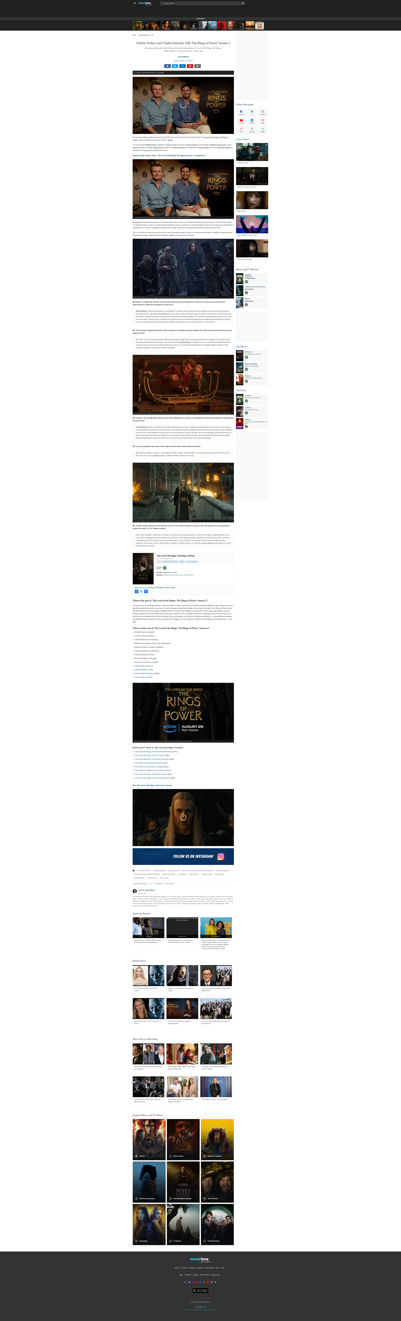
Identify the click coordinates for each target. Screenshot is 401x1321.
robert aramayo (194, 874)
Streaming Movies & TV (146, 35)
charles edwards (139, 878)
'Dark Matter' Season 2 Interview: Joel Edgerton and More (180, 1101)
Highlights (200, 18)
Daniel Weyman (192, 145)
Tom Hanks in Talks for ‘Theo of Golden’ (215, 1099)
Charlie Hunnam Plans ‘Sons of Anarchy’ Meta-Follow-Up (147, 1101)
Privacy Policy (215, 1275)
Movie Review (249, 289)
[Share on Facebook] (167, 66)
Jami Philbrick (183, 57)
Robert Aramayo (203, 147)
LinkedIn (252, 123)
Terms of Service (204, 1275)
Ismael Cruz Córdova (169, 874)
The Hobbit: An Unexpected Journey (148, 763)
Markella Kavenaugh (217, 145)
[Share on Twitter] (175, 66)
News (134, 35)
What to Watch (209, 1268)
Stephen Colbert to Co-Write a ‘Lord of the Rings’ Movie (216, 989)
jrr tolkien (182, 874)
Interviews (158, 883)
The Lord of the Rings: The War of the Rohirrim (152, 778)
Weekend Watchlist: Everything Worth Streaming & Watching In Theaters (180, 941)
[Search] (243, 3)
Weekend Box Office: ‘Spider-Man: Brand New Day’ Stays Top (181, 1068)
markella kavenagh (222, 870)
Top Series (241, 390)
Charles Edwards (178, 147)
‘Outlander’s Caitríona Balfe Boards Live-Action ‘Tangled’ (215, 1068)
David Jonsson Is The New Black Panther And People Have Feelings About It (148, 941)
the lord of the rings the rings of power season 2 (197, 870)
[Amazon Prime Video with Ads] (146, 591)
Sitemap (195, 1275)
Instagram (262, 114)
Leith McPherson (185, 342)
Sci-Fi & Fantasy (192, 561)
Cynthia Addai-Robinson (144, 673)
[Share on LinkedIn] (182, 66)
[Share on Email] (197, 66)
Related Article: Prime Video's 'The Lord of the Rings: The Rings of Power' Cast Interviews (169, 155)
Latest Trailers (243, 139)
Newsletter (252, 131)
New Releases (169, 883)
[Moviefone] (146, 3)
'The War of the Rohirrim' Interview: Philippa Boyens (179, 1022)
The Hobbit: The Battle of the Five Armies (150, 770)
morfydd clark (152, 878)
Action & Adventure (170, 561)
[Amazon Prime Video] (141, 591)
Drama (182, 561)
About (181, 1275)
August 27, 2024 (179, 61)
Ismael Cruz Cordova (151, 150)
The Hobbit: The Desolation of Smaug (149, 767)
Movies (177, 1268)
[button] (183, 105)
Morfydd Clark (150, 145)
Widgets (263, 131)
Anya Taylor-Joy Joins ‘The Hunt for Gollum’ (146, 989)
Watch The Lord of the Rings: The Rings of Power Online (155, 587)
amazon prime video (159, 870)
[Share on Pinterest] (190, 66)
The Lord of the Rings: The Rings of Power (176, 556)
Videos (217, 1268)
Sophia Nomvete (141, 670)
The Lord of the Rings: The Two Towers (149, 755)
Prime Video (148, 137)
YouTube (241, 123)
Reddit (262, 123)
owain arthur (164, 878)
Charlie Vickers (171, 145)
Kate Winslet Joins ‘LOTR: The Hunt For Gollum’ (147, 1022)
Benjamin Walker (224, 147)
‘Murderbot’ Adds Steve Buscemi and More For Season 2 (148, 1068)
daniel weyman (219, 874)
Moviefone (136, 222)
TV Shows (184, 1268)
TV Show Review (250, 278)
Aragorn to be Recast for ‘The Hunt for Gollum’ (180, 989)
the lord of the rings (143, 870)
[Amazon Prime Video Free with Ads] (136, 591)
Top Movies (241, 346)
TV (151, 883)
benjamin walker (174, 870)
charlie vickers (207, 874)
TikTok (241, 131)
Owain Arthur (158, 147)
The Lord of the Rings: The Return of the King (152, 759)
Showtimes (200, 1268)
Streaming (192, 1268)
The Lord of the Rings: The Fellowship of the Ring (153, 752)
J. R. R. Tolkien (167, 140)
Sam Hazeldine (140, 677)
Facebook (241, 114)
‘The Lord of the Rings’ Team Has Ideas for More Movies (216, 1022)
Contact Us (188, 1275)
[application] (183, 105)
